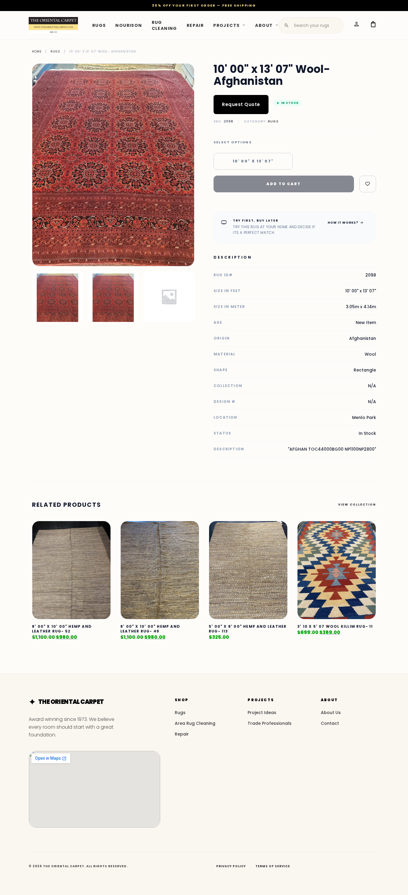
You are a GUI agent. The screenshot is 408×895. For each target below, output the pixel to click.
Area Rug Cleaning (195, 723)
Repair (195, 25)
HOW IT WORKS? (346, 222)
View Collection (357, 504)
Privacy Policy (231, 866)
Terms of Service (272, 866)
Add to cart (283, 183)
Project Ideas (262, 713)
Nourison (128, 25)
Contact (330, 723)
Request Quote (241, 104)
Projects (226, 25)
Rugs (99, 25)
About (264, 25)
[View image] (57, 296)
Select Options (233, 142)
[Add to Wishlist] (367, 184)
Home (37, 51)
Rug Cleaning (164, 25)
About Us (331, 713)
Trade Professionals (270, 723)
